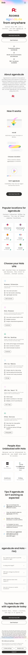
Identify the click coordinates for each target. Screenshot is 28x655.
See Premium (14, 40)
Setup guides (8, 432)
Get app (7, 378)
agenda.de (19, 28)
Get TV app (8, 404)
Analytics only (20, 648)
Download (7, 325)
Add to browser (8, 298)
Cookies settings (8, 648)
